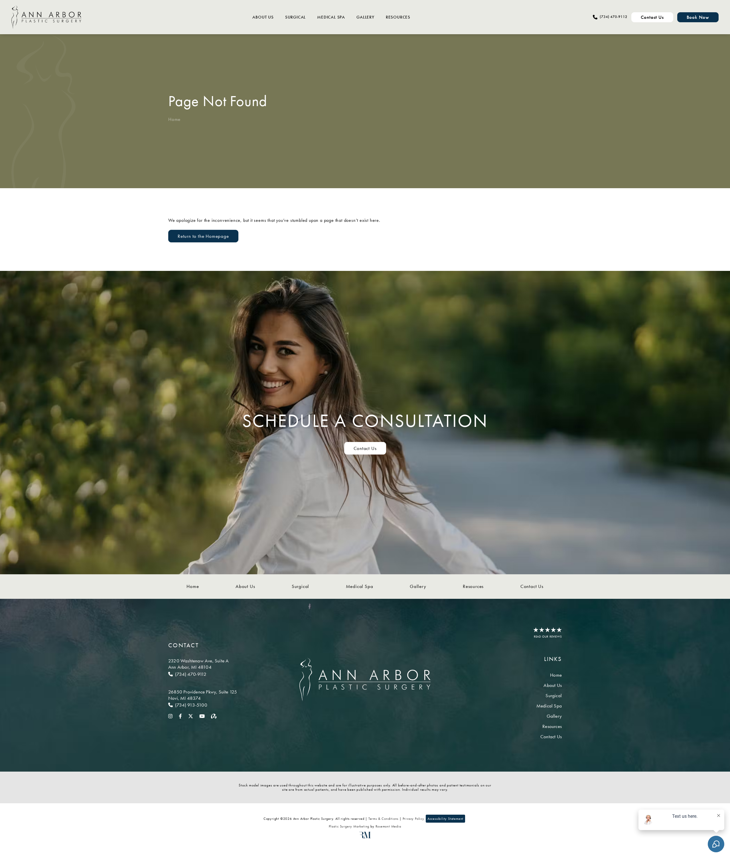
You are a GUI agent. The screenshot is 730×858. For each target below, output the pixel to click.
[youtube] (202, 716)
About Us (262, 17)
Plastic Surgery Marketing (349, 826)
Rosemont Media (388, 826)
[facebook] (180, 716)
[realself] (214, 716)
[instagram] (170, 716)
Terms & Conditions (383, 819)
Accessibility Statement (445, 819)
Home (174, 119)
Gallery (365, 17)
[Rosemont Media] (365, 837)
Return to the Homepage (203, 236)
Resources (398, 17)
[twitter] (190, 716)
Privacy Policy (413, 819)
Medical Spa (331, 17)
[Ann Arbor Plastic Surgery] (46, 17)
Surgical (295, 17)
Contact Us (365, 448)
